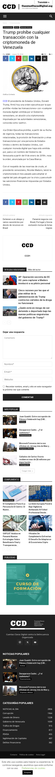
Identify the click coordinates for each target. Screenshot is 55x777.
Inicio (5, 23)
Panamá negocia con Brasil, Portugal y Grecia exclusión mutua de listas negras (40, 223)
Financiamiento (25, 435)
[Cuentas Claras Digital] (27, 6)
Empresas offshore (26, 449)
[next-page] (9, 322)
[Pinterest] (18, 58)
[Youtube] (35, 642)
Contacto (13, 754)
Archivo (22, 422)
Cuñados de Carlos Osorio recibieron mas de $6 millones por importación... (34, 459)
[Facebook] (5, 58)
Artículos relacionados (15, 270)
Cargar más (26, 471)
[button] (4, 16)
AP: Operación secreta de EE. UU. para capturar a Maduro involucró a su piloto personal (34, 280)
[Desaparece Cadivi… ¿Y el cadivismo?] (10, 433)
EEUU (16, 27)
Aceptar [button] (27, 772)
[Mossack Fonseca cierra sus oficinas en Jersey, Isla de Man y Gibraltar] (10, 447)
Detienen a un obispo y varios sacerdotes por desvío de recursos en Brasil (13, 223)
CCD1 (8, 54)
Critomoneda (15, 23)
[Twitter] (12, 58)
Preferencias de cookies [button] (33, 768)
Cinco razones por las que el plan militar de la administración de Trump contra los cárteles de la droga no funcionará (35, 297)
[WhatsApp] (25, 58)
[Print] (44, 58)
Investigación (24, 465)
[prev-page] (4, 322)
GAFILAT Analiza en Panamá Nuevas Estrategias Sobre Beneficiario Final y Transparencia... (12, 539)
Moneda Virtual (26, 27)
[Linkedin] (31, 58)
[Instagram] (20, 642)
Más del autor (34, 270)
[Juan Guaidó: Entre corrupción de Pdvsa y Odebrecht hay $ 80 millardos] (10, 420)
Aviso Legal (40, 754)
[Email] (38, 58)
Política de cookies (26, 754)
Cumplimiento (8, 500)
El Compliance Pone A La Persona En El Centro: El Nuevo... (14, 507)
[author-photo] (27, 252)
